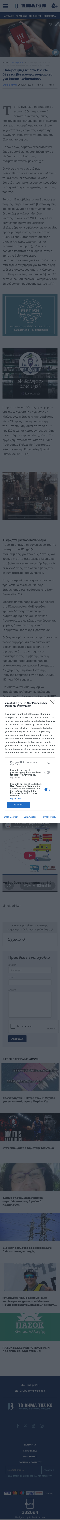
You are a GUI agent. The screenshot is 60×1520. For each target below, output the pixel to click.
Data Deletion (11, 816)
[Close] (53, 703)
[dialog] (30, 760)
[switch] (47, 772)
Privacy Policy (49, 816)
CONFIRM (19, 805)
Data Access (30, 816)
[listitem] (30, 763)
